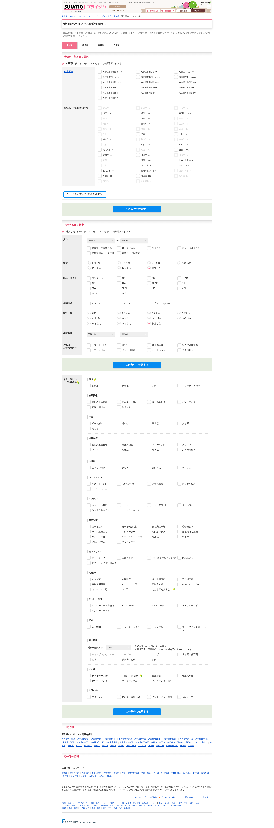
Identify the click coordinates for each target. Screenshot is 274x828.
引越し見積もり (121, 805)
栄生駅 (64, 773)
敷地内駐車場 (158, 526)
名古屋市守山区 (97, 742)
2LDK (155, 283)
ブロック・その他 (191, 385)
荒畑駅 (116, 773)
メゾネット (187, 444)
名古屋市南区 (82, 742)
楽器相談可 (187, 579)
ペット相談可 (128, 350)
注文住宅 (81, 805)
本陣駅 (83, 776)
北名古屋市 (131, 745)
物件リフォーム (92, 805)
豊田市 (188, 742)
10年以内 (126, 318)
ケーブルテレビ (190, 605)
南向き (95, 428)
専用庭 (155, 536)
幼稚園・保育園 (190, 654)
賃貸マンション (101, 803)
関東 (76, 808)
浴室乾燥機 (157, 484)
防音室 (125, 449)
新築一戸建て (177, 803)
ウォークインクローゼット (194, 629)
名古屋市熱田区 (186, 739)
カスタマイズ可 (99, 589)
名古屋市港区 (68, 742)
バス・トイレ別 (99, 345)
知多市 (71, 745)
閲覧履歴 (168, 10)
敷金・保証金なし (191, 248)
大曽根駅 (107, 773)
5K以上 (125, 293)
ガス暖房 (186, 467)
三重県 (116, 45)
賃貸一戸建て (126, 803)
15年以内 (156, 318)
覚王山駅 (85, 773)
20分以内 (126, 268)
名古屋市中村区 (125, 739)
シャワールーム (99, 489)
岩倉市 (97, 745)
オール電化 (187, 505)
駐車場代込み (128, 248)
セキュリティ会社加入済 (104, 563)
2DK (124, 283)
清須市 (121, 745)
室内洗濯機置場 (190, 345)
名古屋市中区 (140, 739)
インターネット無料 (102, 610)
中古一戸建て (189, 803)
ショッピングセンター (103, 654)
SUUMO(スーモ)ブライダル (85, 8)
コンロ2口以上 (159, 505)
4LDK (94, 293)
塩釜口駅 (74, 776)
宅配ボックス (158, 531)
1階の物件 (97, 423)
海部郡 (191, 745)
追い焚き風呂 (189, 484)
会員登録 (183, 11)
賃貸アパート (114, 803)
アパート (126, 303)
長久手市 (160, 745)
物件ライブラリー (145, 805)
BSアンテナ (128, 605)
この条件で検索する (137, 209)
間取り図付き (98, 407)
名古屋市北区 (97, 739)
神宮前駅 (92, 776)
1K (123, 278)
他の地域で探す (117, 11)
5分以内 (126, 263)
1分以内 (96, 263)
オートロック (158, 350)
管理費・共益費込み (102, 248)
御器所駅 (205, 773)
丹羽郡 (183, 745)
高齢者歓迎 (157, 584)
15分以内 (96, 268)
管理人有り (127, 558)
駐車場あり (157, 345)
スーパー (126, 654)
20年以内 (186, 318)
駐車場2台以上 (129, 526)
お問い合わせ (189, 797)
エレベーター (128, 531)
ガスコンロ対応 (99, 505)
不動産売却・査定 (107, 805)
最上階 (155, 423)
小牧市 (204, 742)
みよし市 (142, 745)
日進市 (113, 745)
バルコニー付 (98, 536)
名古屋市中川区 (202, 739)
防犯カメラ (187, 558)
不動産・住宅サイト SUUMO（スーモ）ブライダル (83, 16)
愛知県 (116, 16)
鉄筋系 (95, 385)
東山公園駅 (96, 773)
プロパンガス (98, 542)
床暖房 (125, 467)
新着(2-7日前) (129, 402)
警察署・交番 (128, 659)
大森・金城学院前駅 (130, 773)
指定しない (157, 268)
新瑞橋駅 (165, 773)
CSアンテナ (158, 605)
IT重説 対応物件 (131, 675)
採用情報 (204, 797)
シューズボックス (131, 627)
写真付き (126, 407)
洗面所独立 (187, 350)
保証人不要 (187, 675)
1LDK (185, 278)
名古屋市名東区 (126, 742)
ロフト (95, 449)
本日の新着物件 (99, 402)
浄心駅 (101, 776)
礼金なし (156, 248)
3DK (94, 288)
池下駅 (156, 773)
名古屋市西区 (110, 739)
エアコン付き (98, 350)
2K (93, 283)
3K (183, 283)
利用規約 (153, 797)
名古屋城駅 (146, 773)
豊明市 (105, 745)
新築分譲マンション (149, 803)
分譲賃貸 (156, 675)
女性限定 (126, 579)
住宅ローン (133, 805)
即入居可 (96, 579)
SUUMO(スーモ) (206, 3)
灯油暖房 (156, 467)
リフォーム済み (129, 680)
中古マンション (164, 803)
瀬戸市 (154, 742)
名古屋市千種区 (68, 739)
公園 (154, 659)
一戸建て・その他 (161, 303)
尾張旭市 (88, 745)
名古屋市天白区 (142, 742)
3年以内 (156, 313)
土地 (197, 803)
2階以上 (126, 345)
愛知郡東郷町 (172, 745)
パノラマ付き (189, 402)
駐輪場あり (187, 526)
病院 (94, 659)
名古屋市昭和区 (155, 739)
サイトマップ (140, 797)
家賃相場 (136, 803)
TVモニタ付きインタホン (164, 558)
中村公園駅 (176, 773)
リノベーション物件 (162, 680)
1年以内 (126, 313)
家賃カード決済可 (131, 253)
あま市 (151, 745)
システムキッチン (101, 510)
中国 (110, 808)
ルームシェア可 (129, 584)
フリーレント (98, 697)
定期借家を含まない (162, 589)
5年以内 (186, 313)
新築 (94, 313)
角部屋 (185, 423)
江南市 (196, 742)
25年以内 (96, 323)
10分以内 (186, 263)
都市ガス (186, 536)
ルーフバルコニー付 (132, 536)
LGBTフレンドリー (191, 584)
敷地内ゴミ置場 (190, 531)
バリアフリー (128, 542)
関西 (99, 808)
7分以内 (156, 263)
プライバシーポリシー (170, 797)
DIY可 (125, 589)
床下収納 (96, 627)
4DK (184, 288)
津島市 (180, 742)
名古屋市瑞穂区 (170, 739)
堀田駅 (65, 776)
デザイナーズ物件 (101, 675)
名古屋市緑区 (111, 742)
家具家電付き (189, 449)
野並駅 (196, 773)
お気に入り (153, 10)
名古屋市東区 (83, 739)
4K (153, 288)
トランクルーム (160, 627)
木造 (154, 385)
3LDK (124, 288)
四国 (104, 808)
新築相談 (127, 808)
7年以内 (96, 318)
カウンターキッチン (132, 510)
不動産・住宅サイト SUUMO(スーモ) (75, 803)
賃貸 (109, 16)
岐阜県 (85, 45)
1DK (154, 278)
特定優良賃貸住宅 (131, 697)
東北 (70, 808)
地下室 (155, 449)
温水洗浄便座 (128, 484)
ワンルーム (97, 278)
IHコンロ (126, 505)
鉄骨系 (125, 385)
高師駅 (110, 776)
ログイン (198, 11)
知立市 (79, 745)
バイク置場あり (99, 531)
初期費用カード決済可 (103, 253)
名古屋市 (68, 71)
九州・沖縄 (118, 808)
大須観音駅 (74, 773)
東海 (93, 808)
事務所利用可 (98, 584)
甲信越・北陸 (84, 808)
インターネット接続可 (103, 605)
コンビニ (156, 654)
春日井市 (171, 742)
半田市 (162, 742)
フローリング (158, 444)
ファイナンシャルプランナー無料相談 (167, 805)
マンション (97, 303)
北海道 (64, 808)
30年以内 (126, 323)
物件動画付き (158, 402)
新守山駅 (187, 773)
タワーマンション (101, 680)
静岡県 (101, 45)
